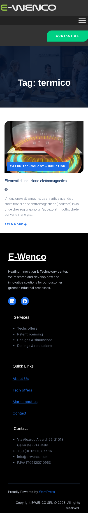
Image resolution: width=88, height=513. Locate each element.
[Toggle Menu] (82, 21)
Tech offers (22, 390)
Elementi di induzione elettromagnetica (36, 181)
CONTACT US (67, 35)
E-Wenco (27, 257)
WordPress (47, 492)
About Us (21, 378)
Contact (19, 413)
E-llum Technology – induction (37, 166)
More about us (25, 401)
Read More (14, 224)
